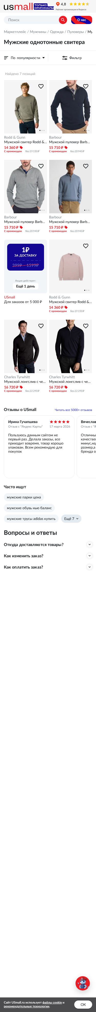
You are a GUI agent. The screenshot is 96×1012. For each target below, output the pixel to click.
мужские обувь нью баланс (29, 508)
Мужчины (38, 32)
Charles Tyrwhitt (17, 377)
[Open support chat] (83, 983)
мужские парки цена (24, 497)
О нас (81, 20)
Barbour (55, 137)
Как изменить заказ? (23, 555)
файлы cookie (52, 1002)
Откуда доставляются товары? (33, 544)
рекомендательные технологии (26, 1006)
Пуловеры (75, 32)
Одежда (56, 32)
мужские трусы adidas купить (31, 519)
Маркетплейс (15, 32)
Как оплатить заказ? (23, 567)
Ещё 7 (69, 519)
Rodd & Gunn (14, 137)
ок (83, 1005)
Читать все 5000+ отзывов (73, 410)
